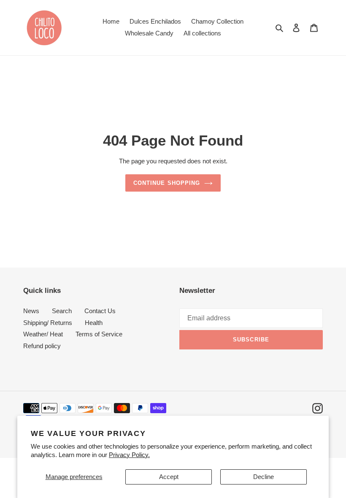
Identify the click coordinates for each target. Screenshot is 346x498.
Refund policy (42, 345)
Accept (168, 476)
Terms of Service (99, 334)
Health (94, 322)
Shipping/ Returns (47, 322)
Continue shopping (166, 183)
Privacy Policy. (129, 454)
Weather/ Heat (43, 334)
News (31, 310)
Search (62, 310)
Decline (263, 476)
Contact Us (100, 310)
